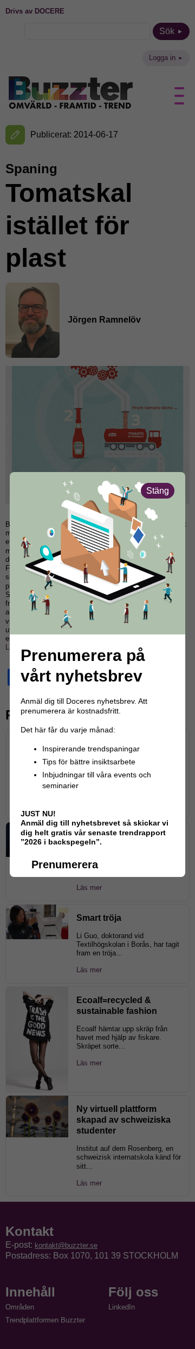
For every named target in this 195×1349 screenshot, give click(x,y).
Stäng (157, 490)
